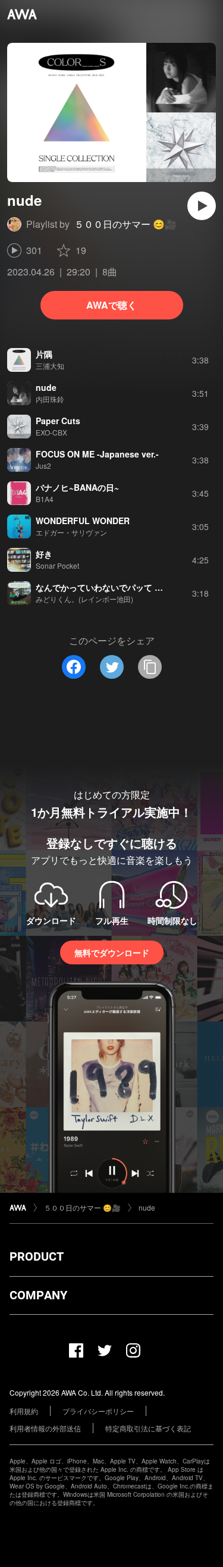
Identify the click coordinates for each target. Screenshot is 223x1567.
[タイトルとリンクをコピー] (150, 667)
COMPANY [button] (38, 1295)
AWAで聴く (111, 305)
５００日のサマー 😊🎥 (125, 224)
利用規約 (24, 1411)
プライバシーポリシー (98, 1411)
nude (147, 1207)
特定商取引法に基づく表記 (148, 1428)
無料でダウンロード (111, 952)
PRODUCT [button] (37, 1256)
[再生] (201, 206)
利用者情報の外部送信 (45, 1428)
